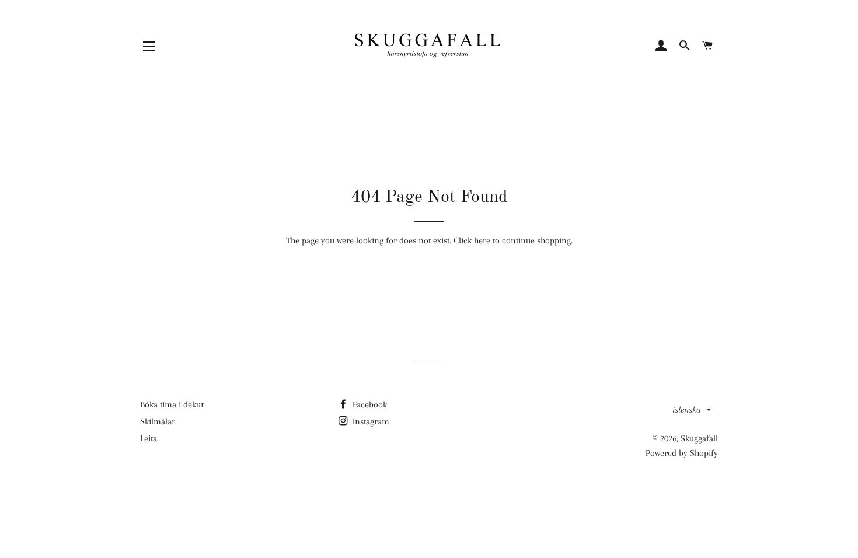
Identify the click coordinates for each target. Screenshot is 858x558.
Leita (148, 438)
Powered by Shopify (682, 453)
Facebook (368, 404)
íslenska (686, 409)
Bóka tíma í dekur (172, 404)
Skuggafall (699, 438)
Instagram (369, 421)
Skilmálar (157, 421)
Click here (472, 240)
